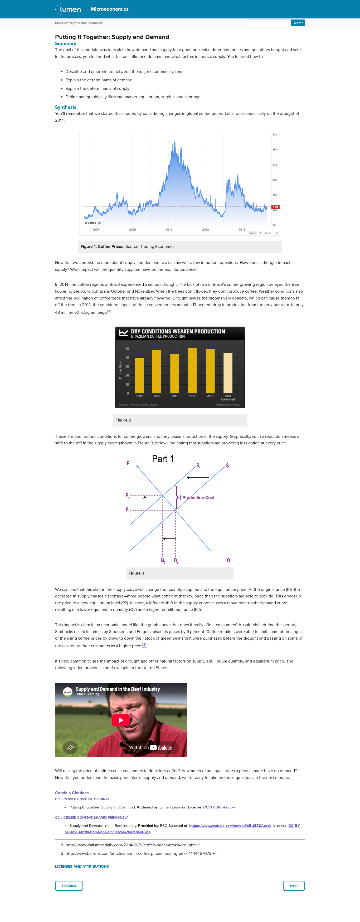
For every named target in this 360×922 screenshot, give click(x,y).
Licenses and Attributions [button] (82, 866)
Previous (69, 886)
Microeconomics (110, 9)
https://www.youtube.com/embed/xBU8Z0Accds (230, 825)
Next (294, 886)
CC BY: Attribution (219, 807)
